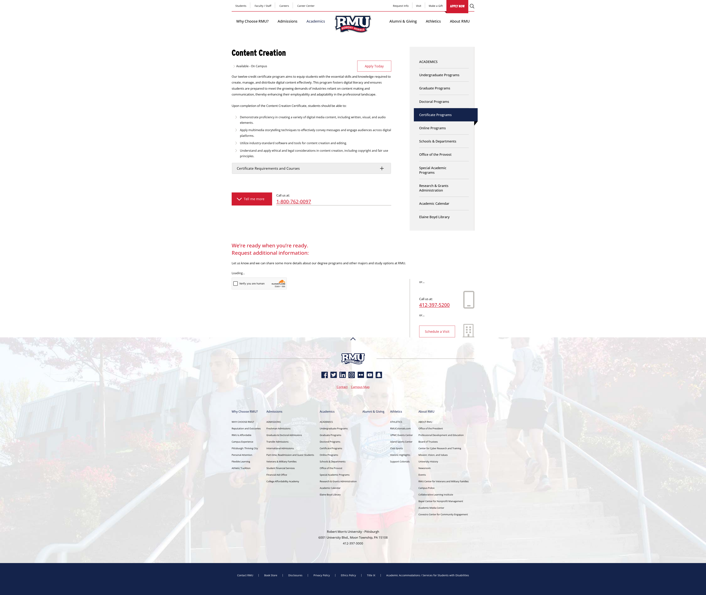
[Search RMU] (472, 6)
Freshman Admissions (278, 428)
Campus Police (426, 488)
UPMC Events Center (401, 435)
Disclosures (295, 575)
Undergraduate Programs (439, 75)
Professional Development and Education (441, 435)
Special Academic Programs (432, 170)
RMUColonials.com (400, 428)
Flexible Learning (241, 461)
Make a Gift (436, 6)
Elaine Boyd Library (434, 217)
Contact (342, 387)
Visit (418, 6)
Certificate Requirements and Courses (268, 168)
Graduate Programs (434, 88)
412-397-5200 (434, 305)
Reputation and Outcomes (246, 428)
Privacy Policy (321, 575)
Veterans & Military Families (281, 461)
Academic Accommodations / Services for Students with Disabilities (427, 575)
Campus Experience (242, 441)
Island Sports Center (401, 441)
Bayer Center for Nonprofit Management (440, 501)
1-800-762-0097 (293, 201)
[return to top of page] (353, 351)
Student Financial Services (280, 468)
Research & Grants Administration (433, 187)
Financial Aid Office (276, 474)
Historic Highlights (400, 455)
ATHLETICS (396, 421)
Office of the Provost (435, 154)
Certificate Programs (435, 115)
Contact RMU (245, 575)
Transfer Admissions (277, 441)
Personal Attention (242, 455)
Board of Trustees (428, 441)
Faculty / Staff (263, 6)
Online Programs (432, 128)
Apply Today (374, 66)
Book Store (270, 575)
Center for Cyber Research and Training (439, 448)
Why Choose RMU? (252, 21)
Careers (284, 6)
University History (428, 461)
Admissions (287, 21)
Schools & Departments (437, 141)
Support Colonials (400, 461)
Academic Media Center (431, 507)
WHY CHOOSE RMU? (243, 421)
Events (422, 474)
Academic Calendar (434, 203)
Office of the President (430, 428)
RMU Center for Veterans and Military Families (443, 481)
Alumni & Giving (403, 21)
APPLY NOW (457, 6)
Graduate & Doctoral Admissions (284, 435)
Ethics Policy (348, 575)
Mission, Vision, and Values (433, 455)
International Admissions (280, 448)
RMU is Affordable (241, 435)
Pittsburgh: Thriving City (245, 448)
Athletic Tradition (241, 468)
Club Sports (396, 448)
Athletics (433, 21)
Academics (315, 21)
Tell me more (254, 199)
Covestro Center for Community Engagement (443, 514)
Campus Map (360, 387)
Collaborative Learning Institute (435, 494)
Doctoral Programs (434, 101)
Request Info (401, 6)
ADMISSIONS (273, 421)
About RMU (460, 21)
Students (240, 6)
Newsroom (424, 468)
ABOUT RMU (425, 421)
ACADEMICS (428, 62)
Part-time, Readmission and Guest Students (290, 455)
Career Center (306, 6)
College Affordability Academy (282, 481)
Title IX (371, 575)
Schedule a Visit (437, 331)
